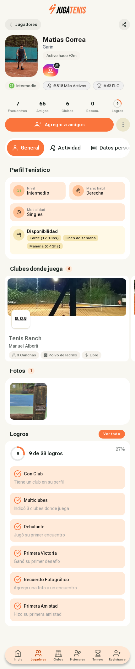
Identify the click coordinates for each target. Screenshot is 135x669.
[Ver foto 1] (28, 401)
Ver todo (111, 434)
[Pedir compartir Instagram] (50, 70)
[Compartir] (124, 24)
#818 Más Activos (69, 85)
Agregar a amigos (65, 124)
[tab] (25, 148)
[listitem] (17, 106)
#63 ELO (111, 85)
